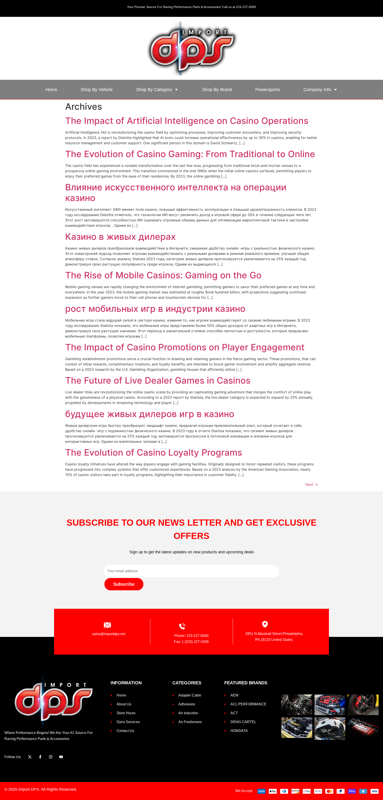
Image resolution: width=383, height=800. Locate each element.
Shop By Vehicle (97, 89)
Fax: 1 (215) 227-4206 (191, 642)
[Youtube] (61, 757)
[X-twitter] (30, 757)
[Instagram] (51, 757)
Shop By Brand (217, 89)
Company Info (317, 89)
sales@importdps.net (108, 634)
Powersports (267, 89)
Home (51, 89)
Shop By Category (154, 89)
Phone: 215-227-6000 (191, 636)
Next (311, 484)
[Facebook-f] (40, 757)
